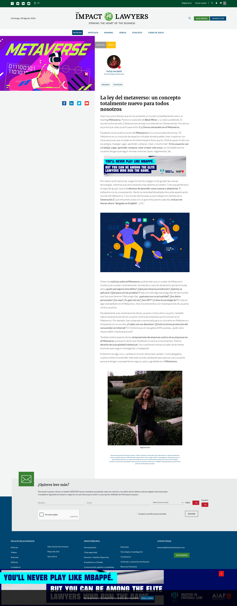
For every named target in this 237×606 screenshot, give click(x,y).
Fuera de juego (156, 32)
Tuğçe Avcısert (114, 72)
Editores (14, 562)
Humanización (90, 547)
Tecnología (117, 84)
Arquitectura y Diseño (93, 562)
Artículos (93, 32)
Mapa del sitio (53, 551)
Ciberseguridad (90, 552)
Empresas (125, 547)
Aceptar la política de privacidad (152, 514)
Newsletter (218, 18)
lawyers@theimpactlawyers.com (171, 547)
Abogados (105, 84)
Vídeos (122, 32)
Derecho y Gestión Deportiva (96, 557)
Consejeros (15, 567)
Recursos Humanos (129, 566)
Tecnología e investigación (132, 552)
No (196, 503)
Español (204, 500)
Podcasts (137, 32)
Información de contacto (57, 546)
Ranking (108, 32)
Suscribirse (202, 18)
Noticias (77, 32)
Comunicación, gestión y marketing (99, 567)
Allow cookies (147, 598)
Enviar (191, 514)
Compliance (126, 557)
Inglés (187, 502)
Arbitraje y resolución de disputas (135, 561)
